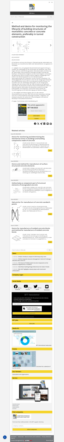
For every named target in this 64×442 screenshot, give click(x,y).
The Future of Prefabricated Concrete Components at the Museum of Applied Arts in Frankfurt (30, 263)
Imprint (13, 438)
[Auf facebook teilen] (35, 124)
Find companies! (32, 429)
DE (49, 2)
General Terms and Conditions (33, 436)
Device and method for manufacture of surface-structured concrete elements (30, 165)
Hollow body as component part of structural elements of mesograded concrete (29, 184)
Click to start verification (33, 309)
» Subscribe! (32, 313)
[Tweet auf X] (38, 124)
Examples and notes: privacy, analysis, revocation (23, 316)
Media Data (15, 405)
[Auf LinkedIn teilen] (44, 124)
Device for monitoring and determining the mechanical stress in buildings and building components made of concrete (28, 139)
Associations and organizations (20, 374)
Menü (32, 13)
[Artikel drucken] (50, 124)
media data (21, 436)
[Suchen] (51, 17)
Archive (14, 408)
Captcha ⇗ (37, 310)
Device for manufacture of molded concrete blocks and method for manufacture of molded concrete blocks (31, 230)
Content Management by (17, 440)
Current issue (16, 404)
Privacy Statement (46, 436)
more (50, 150)
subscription (36, 115)
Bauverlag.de (49, 440)
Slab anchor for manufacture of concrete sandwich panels (31, 203)
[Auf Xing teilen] (41, 124)
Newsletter (14, 436)
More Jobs (32, 323)
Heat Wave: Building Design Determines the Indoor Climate (30, 267)
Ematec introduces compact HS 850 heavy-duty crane (29, 256)
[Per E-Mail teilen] (47, 124)
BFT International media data (43, 345)
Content (36, 118)
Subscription (15, 407)
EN (52, 2)
